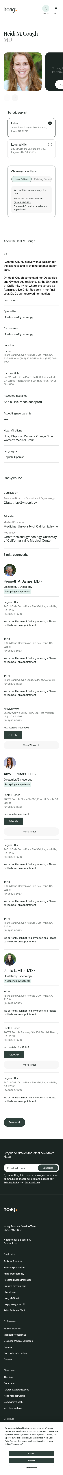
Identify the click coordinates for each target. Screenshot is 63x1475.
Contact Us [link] (10, 1243)
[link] (10, 10)
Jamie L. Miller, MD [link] (18, 970)
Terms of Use (32, 1182)
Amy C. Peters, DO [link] (18, 774)
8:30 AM (13, 821)
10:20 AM (14, 1054)
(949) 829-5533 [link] (13, 614)
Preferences (31, 1468)
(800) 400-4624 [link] (13, 1229)
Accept (31, 1453)
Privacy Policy (11, 1182)
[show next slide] (15, 97)
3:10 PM (13, 735)
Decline (31, 1461)
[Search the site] (45, 8)
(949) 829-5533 (22, 202)
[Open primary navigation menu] (55, 8)
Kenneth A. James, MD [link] (22, 581)
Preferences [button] (17, 1444)
